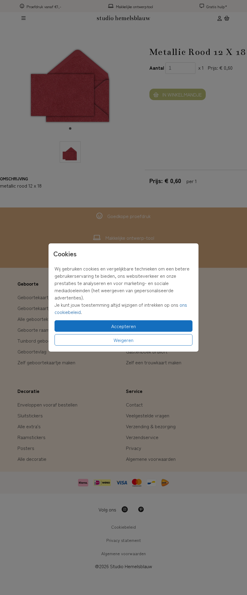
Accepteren (123, 326)
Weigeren (123, 339)
